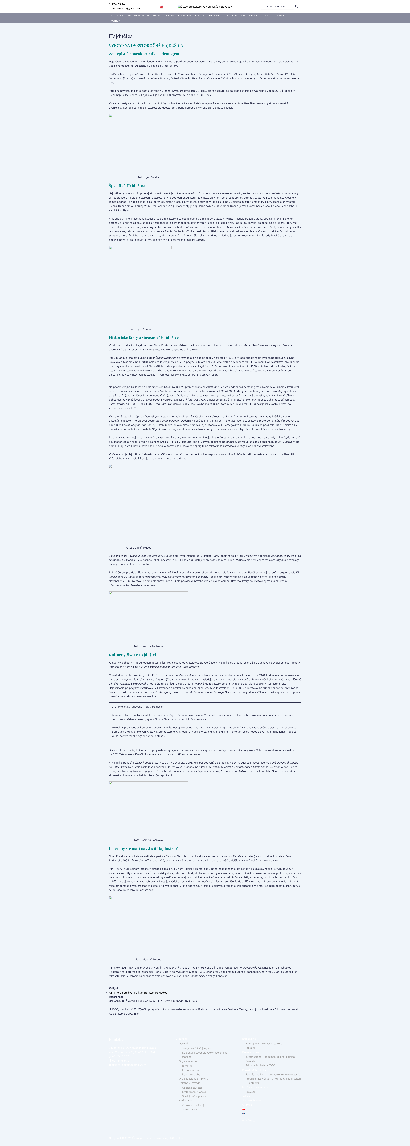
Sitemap (247, 1104)
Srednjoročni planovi (194, 1096)
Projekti (250, 1047)
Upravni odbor (191, 1070)
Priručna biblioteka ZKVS (261, 1065)
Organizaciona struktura (193, 1078)
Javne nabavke (251, 1100)
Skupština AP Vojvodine (196, 1048)
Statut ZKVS (189, 1109)
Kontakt (116, 20)
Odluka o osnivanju (193, 1105)
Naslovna (117, 15)
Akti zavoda (186, 1100)
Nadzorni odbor (191, 1074)
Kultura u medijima (207, 15)
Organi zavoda (188, 1061)
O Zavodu (182, 1038)
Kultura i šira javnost (242, 15)
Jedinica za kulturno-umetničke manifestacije (273, 1074)
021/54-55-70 (117, 4)
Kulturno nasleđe (175, 15)
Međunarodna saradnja (256, 1087)
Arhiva (246, 1096)
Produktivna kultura (141, 15)
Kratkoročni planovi (194, 1091)
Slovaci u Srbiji (274, 15)
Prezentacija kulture (254, 1069)
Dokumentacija (251, 1052)
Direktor (187, 1066)
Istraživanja (249, 1038)
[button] (158, 15)
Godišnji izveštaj (192, 1087)
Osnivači (184, 1043)
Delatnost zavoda (189, 1082)
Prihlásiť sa (248, 1120)
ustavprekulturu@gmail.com (125, 8)
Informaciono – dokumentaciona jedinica (270, 1056)
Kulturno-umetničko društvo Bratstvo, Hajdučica (138, 992)
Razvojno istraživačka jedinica (264, 1043)
